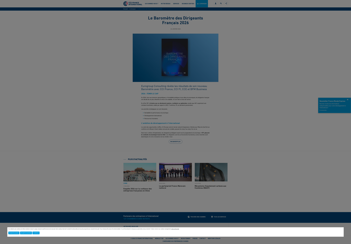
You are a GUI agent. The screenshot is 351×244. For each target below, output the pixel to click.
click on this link (175, 229)
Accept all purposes (13, 232)
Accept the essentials (26, 232)
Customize (36, 232)
